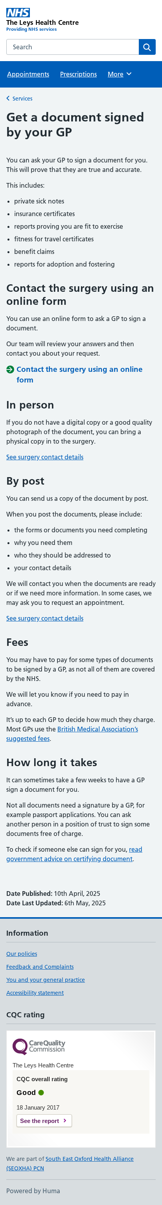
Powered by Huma (33, 1191)
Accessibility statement (35, 992)
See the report (39, 1120)
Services (22, 98)
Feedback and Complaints (40, 966)
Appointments (28, 74)
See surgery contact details (44, 457)
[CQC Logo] (39, 1047)
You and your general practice (45, 979)
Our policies (21, 953)
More (119, 74)
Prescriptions (78, 74)
